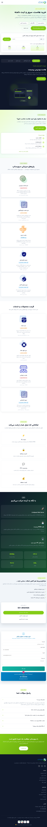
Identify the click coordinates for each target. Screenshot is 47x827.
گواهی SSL (44, 782)
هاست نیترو (43, 775)
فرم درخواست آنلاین (23, 616)
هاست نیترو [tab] (10, 60)
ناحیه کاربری (43, 792)
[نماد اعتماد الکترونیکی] (25, 822)
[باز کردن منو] (2, 2)
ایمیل (43, 652)
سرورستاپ (18, 824)
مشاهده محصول (41, 78)
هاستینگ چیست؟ (40, 699)
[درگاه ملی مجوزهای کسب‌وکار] (22, 822)
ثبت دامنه (26, 28)
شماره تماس (42, 647)
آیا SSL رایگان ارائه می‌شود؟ (38, 726)
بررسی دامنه (6, 39)
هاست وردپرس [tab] (36, 60)
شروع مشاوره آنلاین (40, 128)
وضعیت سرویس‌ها (42, 794)
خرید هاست (23, 748)
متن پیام (43, 658)
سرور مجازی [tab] (18, 60)
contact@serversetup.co (23, 679)
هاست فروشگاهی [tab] (27, 60)
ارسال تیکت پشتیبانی (23, 612)
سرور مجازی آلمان (42, 780)
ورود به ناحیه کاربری (23, 619)
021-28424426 (23, 608)
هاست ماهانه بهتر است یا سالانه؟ (37, 720)
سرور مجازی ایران (43, 777)
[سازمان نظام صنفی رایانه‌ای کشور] (19, 822)
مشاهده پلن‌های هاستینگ (38, 28)
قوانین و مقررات (43, 799)
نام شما (43, 641)
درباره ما (44, 796)
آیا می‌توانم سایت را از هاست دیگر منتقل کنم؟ (34, 715)
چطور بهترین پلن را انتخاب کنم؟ (37, 710)
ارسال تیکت (44, 790)
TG (39, 766)
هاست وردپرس (43, 773)
